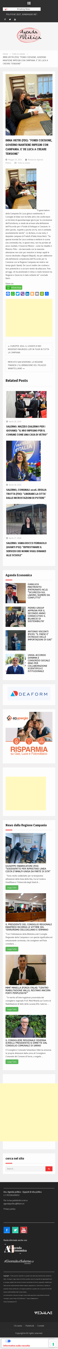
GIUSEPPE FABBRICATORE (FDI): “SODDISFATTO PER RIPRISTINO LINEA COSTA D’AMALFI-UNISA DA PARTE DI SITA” (28, 868)
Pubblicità (29, 1325)
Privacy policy (9, 1209)
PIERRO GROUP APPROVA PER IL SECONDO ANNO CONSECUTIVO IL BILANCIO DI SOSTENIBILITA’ (37, 614)
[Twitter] (10, 19)
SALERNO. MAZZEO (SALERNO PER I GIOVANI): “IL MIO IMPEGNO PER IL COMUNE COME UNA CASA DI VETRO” (27, 430)
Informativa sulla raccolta (16, 1345)
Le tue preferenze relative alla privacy (30, 1341)
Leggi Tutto (12, 887)
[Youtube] (15, 19)
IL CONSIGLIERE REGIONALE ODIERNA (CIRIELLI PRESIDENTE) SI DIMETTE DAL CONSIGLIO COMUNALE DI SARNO (26, 1043)
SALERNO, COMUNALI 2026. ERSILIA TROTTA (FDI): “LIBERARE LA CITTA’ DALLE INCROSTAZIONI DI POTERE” (26, 493)
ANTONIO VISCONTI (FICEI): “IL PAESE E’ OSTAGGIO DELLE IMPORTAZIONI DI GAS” (40, 635)
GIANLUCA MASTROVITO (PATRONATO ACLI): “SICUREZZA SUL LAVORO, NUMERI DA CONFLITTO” (39, 591)
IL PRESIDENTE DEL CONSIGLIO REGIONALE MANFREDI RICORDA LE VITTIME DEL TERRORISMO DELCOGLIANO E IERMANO (29, 927)
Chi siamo (18, 1325)
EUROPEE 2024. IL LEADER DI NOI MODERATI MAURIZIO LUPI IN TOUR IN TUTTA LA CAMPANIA (28, 349)
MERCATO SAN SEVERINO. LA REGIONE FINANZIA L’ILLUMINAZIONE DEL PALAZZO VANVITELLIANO (27, 365)
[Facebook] (5, 19)
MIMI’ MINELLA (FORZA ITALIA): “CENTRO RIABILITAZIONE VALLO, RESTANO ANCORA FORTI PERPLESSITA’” (28, 990)
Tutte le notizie (24, 163)
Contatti (40, 1325)
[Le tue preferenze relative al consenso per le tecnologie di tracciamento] (53, 1344)
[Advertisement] (29, 318)
